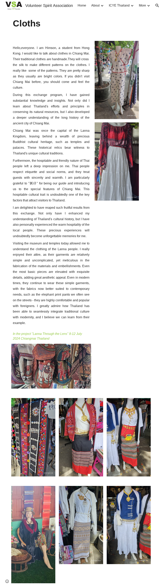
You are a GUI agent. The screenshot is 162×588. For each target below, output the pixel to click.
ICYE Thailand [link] (119, 5)
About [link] (95, 5)
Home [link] (82, 5)
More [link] (142, 5)
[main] (81, 23)
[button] (157, 5)
